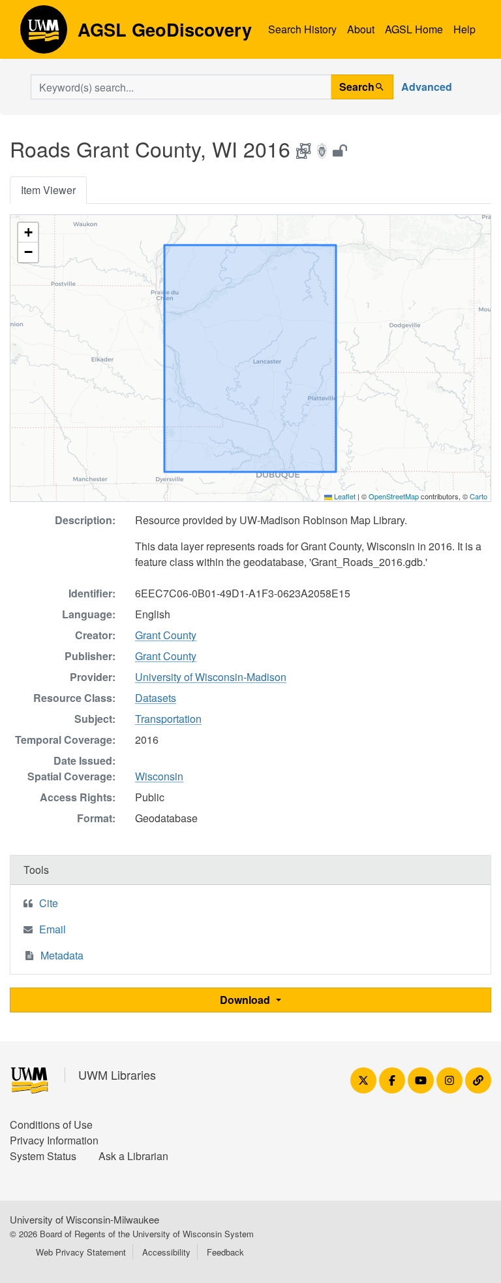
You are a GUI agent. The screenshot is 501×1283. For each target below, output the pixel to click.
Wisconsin (159, 776)
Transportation (168, 718)
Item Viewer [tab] (48, 189)
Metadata (62, 955)
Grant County (165, 634)
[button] (28, 232)
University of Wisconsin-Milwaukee (84, 1219)
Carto (478, 496)
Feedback (225, 1252)
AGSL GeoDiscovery (43, 34)
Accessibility (166, 1252)
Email (52, 929)
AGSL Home (414, 29)
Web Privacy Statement (81, 1252)
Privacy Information (54, 1140)
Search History (302, 29)
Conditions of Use (51, 1124)
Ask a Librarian (133, 1155)
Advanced (426, 86)
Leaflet (344, 496)
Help (464, 29)
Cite (48, 902)
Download (246, 999)
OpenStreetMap (394, 496)
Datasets (155, 697)
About (360, 29)
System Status (43, 1155)
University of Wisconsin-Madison (210, 676)
